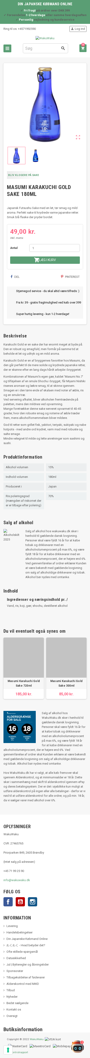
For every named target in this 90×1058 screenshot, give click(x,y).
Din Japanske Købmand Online (27, 939)
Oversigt (12, 1016)
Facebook (8, 901)
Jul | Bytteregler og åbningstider (27, 964)
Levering (12, 926)
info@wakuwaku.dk (16, 880)
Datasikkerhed (16, 958)
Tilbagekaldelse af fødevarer (25, 977)
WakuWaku (37, 1039)
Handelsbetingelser (19, 932)
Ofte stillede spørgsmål (22, 951)
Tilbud (10, 990)
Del (17, 276)
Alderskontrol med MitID (22, 984)
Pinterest (72, 276)
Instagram (32, 901)
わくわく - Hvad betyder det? (25, 945)
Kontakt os (13, 1009)
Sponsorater (14, 971)
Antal (14, 248)
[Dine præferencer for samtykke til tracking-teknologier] (8, 1050)
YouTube (20, 901)
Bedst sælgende (17, 1003)
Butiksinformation (23, 1029)
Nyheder (12, 996)
